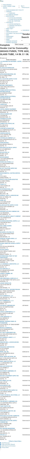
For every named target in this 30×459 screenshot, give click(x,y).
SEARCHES (12, 13)
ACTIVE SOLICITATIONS (15, 18)
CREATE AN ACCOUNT (12, 32)
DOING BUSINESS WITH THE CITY (15, 10)
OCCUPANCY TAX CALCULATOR (14, 33)
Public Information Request (8, 444)
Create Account (25, 7)
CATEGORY (9, 38)
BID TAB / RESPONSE (14, 21)
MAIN (7, 30)
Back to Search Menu (15, 441)
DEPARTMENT (9, 36)
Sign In (22, 6)
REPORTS (11, 27)
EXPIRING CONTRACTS (15, 25)
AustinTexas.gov (5, 443)
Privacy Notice (5, 447)
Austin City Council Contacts (8, 446)
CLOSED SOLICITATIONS (15, 19)
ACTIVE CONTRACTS (14, 24)
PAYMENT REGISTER (11, 42)
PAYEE (7, 39)
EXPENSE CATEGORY (11, 41)
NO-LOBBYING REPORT (12, 14)
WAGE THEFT (9, 28)
